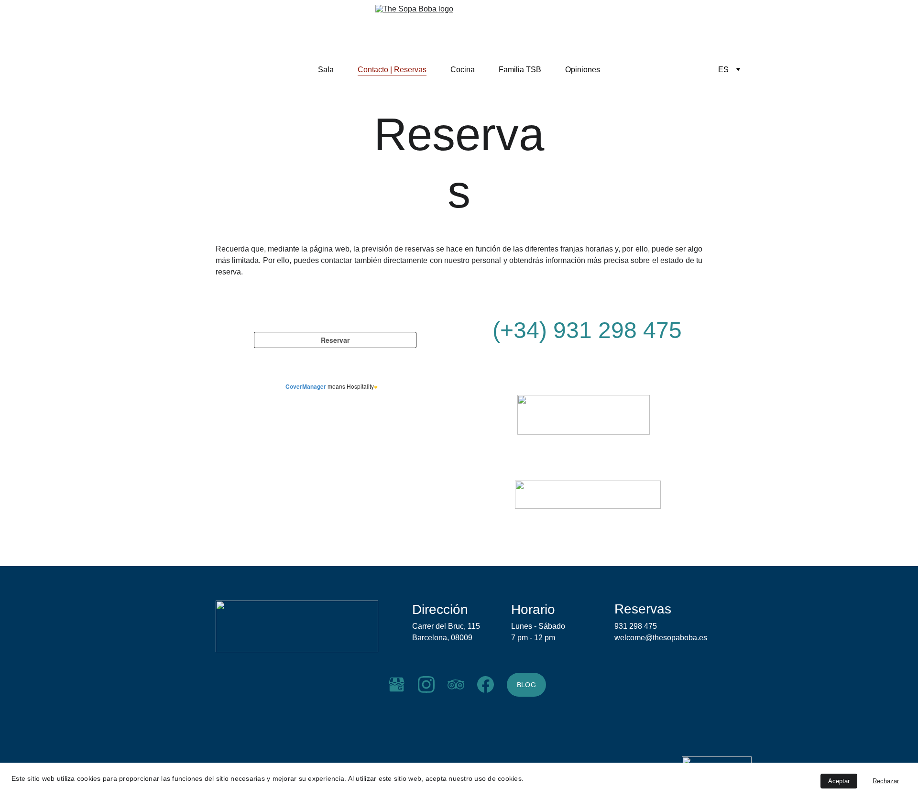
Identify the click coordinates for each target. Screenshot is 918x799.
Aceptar (839, 781)
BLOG (526, 685)
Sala (326, 70)
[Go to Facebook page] (485, 684)
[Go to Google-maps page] (396, 684)
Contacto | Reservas (392, 70)
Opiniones (582, 70)
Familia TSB (520, 70)
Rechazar (886, 781)
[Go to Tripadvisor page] (456, 684)
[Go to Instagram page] (426, 684)
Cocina (462, 70)
